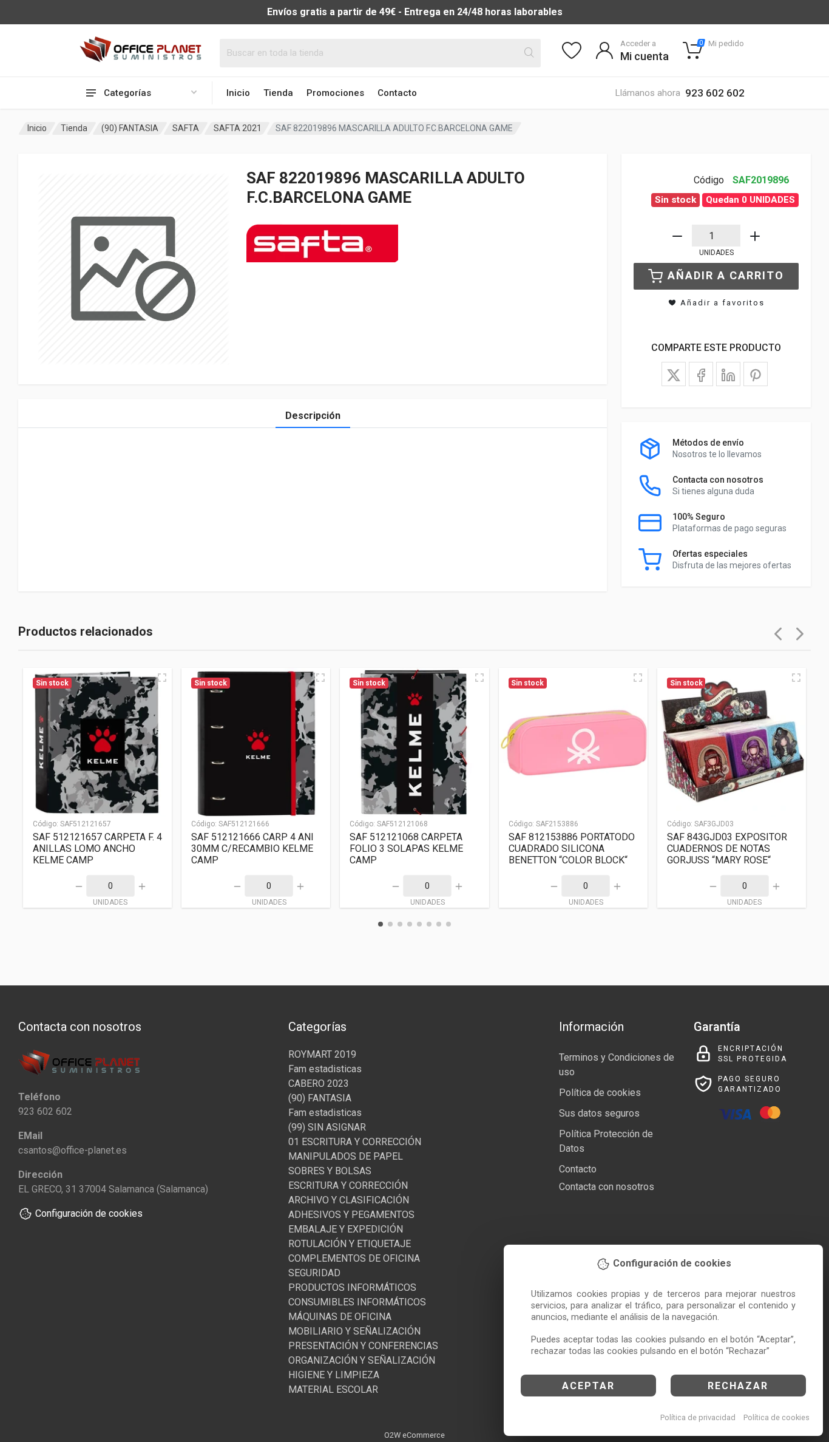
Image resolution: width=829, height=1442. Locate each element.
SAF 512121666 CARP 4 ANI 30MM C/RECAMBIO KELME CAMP (252, 848)
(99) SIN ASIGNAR (327, 1127)
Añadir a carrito (726, 275)
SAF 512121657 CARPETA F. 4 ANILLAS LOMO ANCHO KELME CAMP (97, 848)
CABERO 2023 (318, 1083)
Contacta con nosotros (606, 1186)
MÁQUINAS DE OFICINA (339, 1316)
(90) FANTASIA (129, 128)
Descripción (312, 415)
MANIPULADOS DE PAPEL (345, 1156)
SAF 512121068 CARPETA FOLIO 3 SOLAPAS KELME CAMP (406, 848)
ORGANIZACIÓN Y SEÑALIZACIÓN (361, 1360)
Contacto (397, 92)
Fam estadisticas (325, 1069)
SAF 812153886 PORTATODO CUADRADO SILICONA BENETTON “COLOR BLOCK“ (572, 848)
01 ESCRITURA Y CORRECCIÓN (354, 1142)
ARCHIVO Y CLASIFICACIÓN (348, 1200)
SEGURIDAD (314, 1273)
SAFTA (185, 128)
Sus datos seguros (599, 1113)
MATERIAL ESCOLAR (333, 1389)
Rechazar (738, 1386)
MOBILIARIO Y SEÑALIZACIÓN (354, 1331)
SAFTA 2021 (238, 128)
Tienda (278, 92)
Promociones (335, 92)
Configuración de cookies (89, 1213)
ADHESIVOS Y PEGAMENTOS (351, 1214)
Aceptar (588, 1386)
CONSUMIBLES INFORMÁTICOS (357, 1302)
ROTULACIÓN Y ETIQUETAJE (349, 1244)
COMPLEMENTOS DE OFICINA (354, 1258)
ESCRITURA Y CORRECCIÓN (348, 1185)
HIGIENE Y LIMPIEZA (333, 1375)
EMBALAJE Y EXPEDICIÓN (345, 1229)
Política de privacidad (698, 1417)
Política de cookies (776, 1417)
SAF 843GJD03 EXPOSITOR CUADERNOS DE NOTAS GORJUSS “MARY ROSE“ (727, 848)
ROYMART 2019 (322, 1054)
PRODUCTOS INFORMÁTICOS (352, 1287)
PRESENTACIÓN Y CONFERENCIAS (363, 1346)
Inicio (238, 92)
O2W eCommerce (414, 1435)
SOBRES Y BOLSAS (329, 1171)
